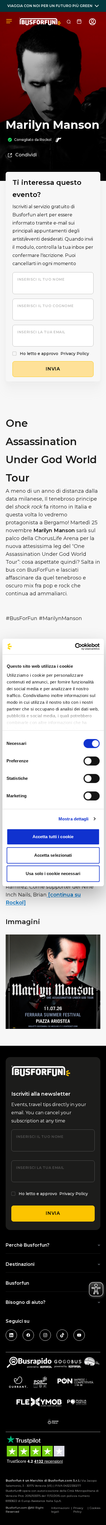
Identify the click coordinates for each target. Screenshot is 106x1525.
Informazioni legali (60, 1509)
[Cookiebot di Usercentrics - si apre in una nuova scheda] (75, 646)
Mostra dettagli (74, 818)
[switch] (91, 760)
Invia (53, 1213)
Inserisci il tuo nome (40, 279)
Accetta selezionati (53, 855)
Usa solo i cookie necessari (53, 873)
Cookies (95, 1508)
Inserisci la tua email (41, 332)
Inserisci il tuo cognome (45, 306)
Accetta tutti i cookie (53, 836)
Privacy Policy (74, 353)
